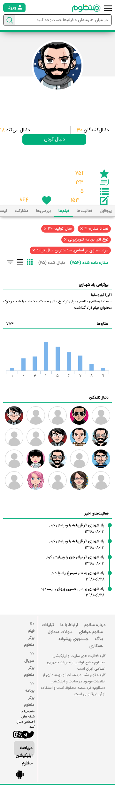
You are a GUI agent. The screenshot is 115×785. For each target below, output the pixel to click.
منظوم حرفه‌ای (91, 632)
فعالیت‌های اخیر (97, 513)
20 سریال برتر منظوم (29, 664)
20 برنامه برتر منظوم (29, 694)
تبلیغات (48, 625)
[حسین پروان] (57, 480)
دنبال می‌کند (15, 130)
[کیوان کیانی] (14, 437)
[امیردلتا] (79, 459)
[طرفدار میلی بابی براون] (36, 437)
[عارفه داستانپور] (14, 459)
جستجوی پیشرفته (73, 639)
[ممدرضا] (101, 415)
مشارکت (21, 210)
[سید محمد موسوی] (14, 415)
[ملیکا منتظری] (36, 459)
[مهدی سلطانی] (79, 437)
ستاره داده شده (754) (89, 262)
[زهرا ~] (57, 415)
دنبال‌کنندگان (93, 130)
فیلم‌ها (63, 210)
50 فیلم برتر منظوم (29, 634)
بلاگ (99, 639)
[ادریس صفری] (14, 480)
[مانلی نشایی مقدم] (36, 480)
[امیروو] (57, 459)
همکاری (96, 646)
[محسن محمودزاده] (101, 480)
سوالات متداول (60, 632)
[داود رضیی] (57, 437)
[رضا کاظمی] (79, 415)
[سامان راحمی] (101, 459)
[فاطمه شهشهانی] (79, 480)
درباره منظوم (94, 625)
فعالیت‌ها (84, 210)
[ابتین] (36, 415)
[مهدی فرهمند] (101, 437)
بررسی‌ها (43, 210)
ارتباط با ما (69, 625)
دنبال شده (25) (51, 262)
